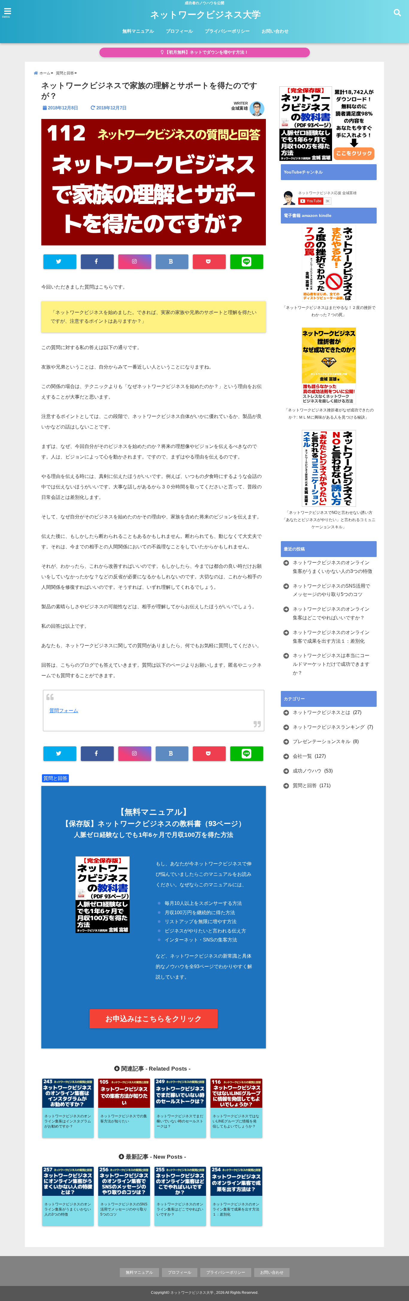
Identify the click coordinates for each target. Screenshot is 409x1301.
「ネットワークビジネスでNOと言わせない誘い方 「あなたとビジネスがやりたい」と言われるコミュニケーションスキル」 (329, 519)
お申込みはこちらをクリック (153, 1019)
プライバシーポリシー (227, 31)
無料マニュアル (138, 31)
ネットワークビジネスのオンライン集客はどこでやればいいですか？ (331, 613)
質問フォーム (63, 710)
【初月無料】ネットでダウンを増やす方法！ (206, 52)
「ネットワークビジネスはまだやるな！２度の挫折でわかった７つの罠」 (328, 311)
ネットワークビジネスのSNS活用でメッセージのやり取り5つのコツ (331, 590)
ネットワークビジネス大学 (205, 14)
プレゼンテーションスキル (321, 741)
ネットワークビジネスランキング (329, 727)
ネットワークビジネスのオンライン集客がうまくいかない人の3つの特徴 (332, 567)
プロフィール (179, 31)
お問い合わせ (275, 31)
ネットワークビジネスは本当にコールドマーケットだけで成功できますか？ (331, 664)
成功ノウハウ (307, 770)
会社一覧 (302, 756)
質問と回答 (55, 778)
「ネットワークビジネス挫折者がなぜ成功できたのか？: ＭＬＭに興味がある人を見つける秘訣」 (329, 413)
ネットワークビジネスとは (321, 712)
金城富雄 (239, 108)
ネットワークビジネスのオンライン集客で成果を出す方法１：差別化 (331, 637)
